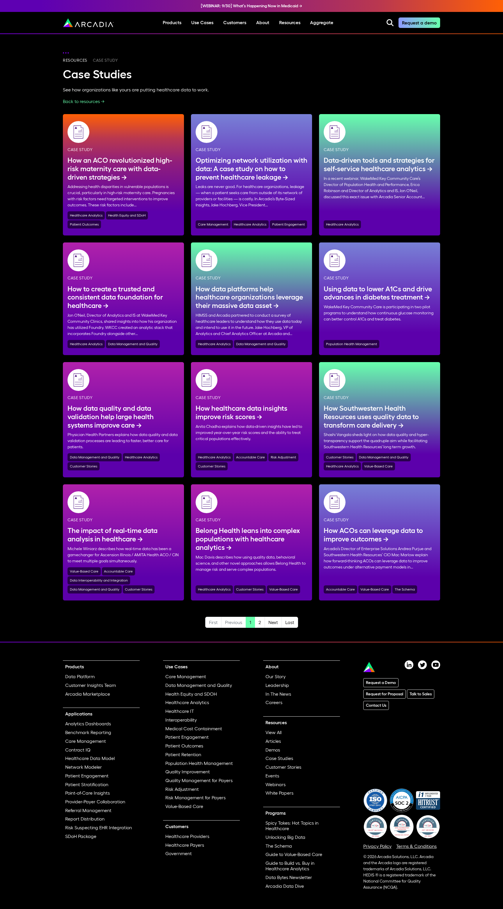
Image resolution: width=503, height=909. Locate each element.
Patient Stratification (86, 784)
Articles (273, 741)
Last (289, 622)
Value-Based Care (378, 466)
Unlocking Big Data (285, 837)
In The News (278, 694)
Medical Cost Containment (193, 728)
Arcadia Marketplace (87, 694)
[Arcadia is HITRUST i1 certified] (428, 799)
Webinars (275, 784)
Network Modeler (83, 767)
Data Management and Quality (132, 344)
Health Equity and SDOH (191, 694)
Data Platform (80, 676)
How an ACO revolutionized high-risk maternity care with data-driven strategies (120, 168)
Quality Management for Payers (199, 780)
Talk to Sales (421, 694)
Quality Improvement (187, 771)
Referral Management (88, 810)
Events (272, 775)
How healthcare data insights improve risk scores (241, 412)
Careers (273, 702)
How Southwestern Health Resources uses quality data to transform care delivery (371, 416)
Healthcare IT (179, 711)
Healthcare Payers (184, 845)
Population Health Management (351, 344)
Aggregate (321, 22)
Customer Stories (83, 466)
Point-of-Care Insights (87, 792)
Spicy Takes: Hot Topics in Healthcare (291, 825)
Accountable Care (250, 457)
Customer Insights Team (90, 685)
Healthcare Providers (187, 836)
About (262, 22)
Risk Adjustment (283, 457)
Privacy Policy (377, 846)
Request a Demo (381, 682)
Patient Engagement (288, 224)
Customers (234, 22)
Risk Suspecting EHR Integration (98, 827)
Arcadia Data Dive (284, 886)
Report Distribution (85, 818)
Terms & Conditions (416, 846)
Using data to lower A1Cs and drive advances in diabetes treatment (378, 293)
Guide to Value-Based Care (293, 854)
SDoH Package (80, 836)
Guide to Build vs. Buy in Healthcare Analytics (289, 865)
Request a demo (419, 22)
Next (273, 622)
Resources (289, 22)
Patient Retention (183, 754)
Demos (272, 749)
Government (178, 853)
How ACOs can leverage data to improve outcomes (373, 535)
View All (273, 732)
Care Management (213, 224)
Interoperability (181, 719)
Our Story (275, 676)
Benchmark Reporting (88, 732)
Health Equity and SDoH (127, 215)
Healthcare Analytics (86, 215)
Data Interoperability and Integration (99, 580)
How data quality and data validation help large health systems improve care (111, 416)
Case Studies (279, 758)
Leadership (277, 685)
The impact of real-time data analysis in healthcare (112, 535)
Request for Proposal (384, 694)
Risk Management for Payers (195, 797)
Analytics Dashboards (88, 723)
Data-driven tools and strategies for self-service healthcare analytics (379, 164)
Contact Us (376, 705)
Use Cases (202, 22)
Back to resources (81, 101)
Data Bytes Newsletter (288, 877)
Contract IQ (78, 749)
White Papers (279, 792)
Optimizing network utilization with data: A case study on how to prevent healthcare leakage (251, 168)
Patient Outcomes (84, 224)
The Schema (405, 589)
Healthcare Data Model (90, 758)
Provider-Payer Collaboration (95, 801)
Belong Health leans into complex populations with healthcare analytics (248, 539)
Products (172, 22)
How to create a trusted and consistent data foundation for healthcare (115, 297)
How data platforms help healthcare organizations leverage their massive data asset (249, 297)
